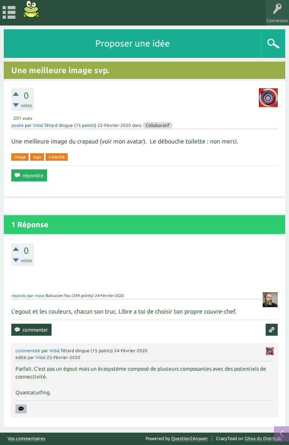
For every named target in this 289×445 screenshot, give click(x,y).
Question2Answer (189, 438)
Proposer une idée (132, 43)
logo (37, 157)
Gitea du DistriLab (263, 438)
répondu (18, 295)
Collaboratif (158, 125)
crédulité (57, 157)
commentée (27, 350)
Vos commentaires (26, 438)
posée (17, 125)
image (20, 157)
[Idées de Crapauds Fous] (31, 9)
